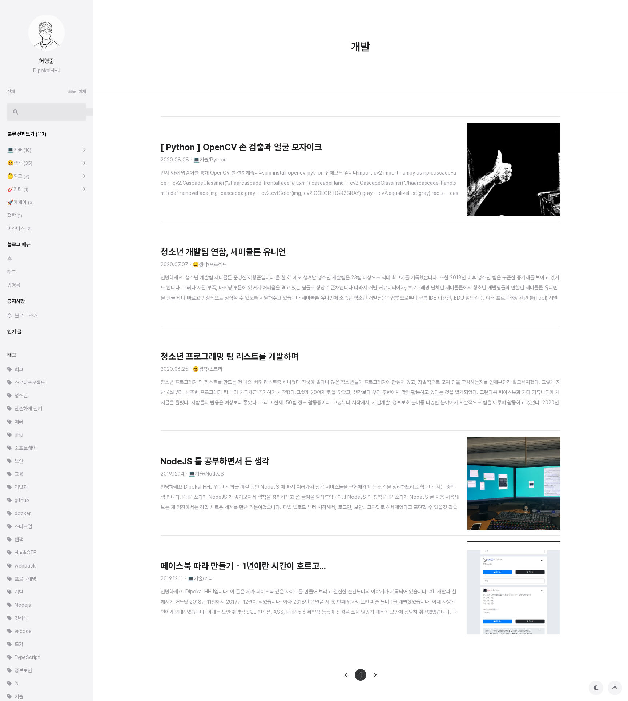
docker (23, 513)
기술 (19, 697)
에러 (19, 422)
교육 (19, 474)
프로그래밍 (25, 579)
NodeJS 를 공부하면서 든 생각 (215, 461)
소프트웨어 (25, 448)
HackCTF (25, 553)
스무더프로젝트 (30, 382)
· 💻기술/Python (208, 160)
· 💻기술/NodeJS (205, 474)
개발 (19, 592)
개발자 (21, 487)
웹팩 (19, 539)
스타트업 (23, 526)
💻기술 (19, 150)
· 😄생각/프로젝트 (208, 264)
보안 (19, 461)
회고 (19, 369)
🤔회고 (18, 176)
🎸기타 (17, 189)
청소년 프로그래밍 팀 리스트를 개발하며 (230, 356)
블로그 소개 (26, 316)
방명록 (13, 285)
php (19, 435)
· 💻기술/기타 (199, 578)
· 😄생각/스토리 (206, 369)
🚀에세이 (20, 202)
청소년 (21, 395)
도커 (19, 644)
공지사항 (16, 301)
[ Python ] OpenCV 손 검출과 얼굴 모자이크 (241, 147)
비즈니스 (19, 228)
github (22, 500)
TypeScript (27, 657)
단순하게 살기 (28, 409)
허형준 (46, 60)
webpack (25, 566)
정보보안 (23, 670)
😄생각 (19, 163)
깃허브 (21, 618)
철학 (14, 215)
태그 (11, 272)
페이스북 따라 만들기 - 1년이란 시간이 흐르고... (243, 566)
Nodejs (23, 605)
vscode (23, 631)
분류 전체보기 (27, 134)
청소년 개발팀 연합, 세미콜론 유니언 (223, 252)
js (16, 683)
